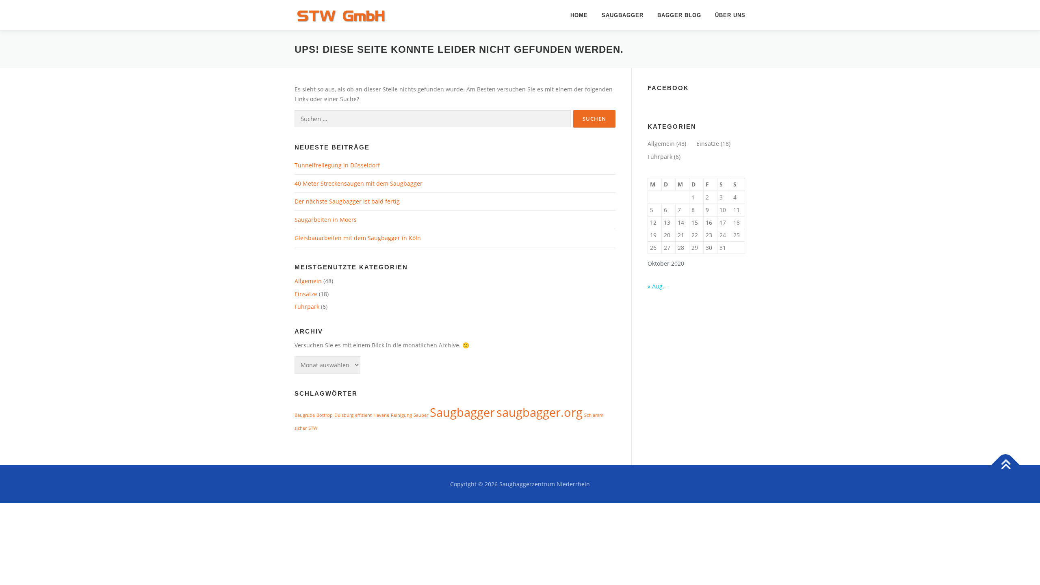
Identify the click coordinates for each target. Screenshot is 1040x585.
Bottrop (324, 415)
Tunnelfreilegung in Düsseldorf (337, 165)
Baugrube (305, 415)
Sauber (421, 415)
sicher (301, 428)
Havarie (381, 415)
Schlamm (593, 415)
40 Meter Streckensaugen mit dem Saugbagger (358, 183)
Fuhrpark (307, 306)
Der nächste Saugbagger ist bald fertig (347, 201)
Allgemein (308, 281)
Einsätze (306, 294)
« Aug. (656, 286)
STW (312, 428)
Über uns (730, 15)
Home (579, 15)
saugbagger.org (539, 412)
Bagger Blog (679, 15)
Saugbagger (623, 15)
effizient (363, 415)
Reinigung (401, 415)
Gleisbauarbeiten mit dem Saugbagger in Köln (358, 238)
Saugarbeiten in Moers (326, 219)
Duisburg (343, 415)
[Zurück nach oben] (1005, 465)
